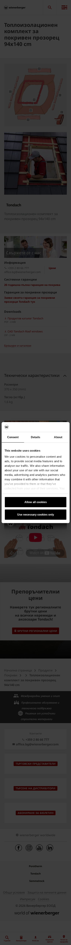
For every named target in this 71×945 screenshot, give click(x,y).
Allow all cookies (35, 502)
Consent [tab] (13, 437)
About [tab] (58, 437)
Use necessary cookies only (35, 514)
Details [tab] (35, 437)
